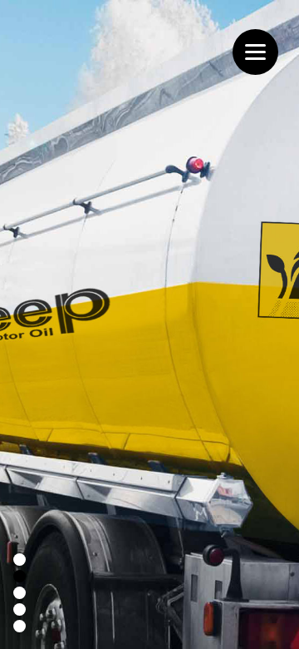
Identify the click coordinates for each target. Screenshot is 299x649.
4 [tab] (17, 611)
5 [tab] (17, 628)
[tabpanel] (149, 324)
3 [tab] (17, 595)
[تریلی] (149, 324)
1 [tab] (17, 561)
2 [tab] (17, 578)
